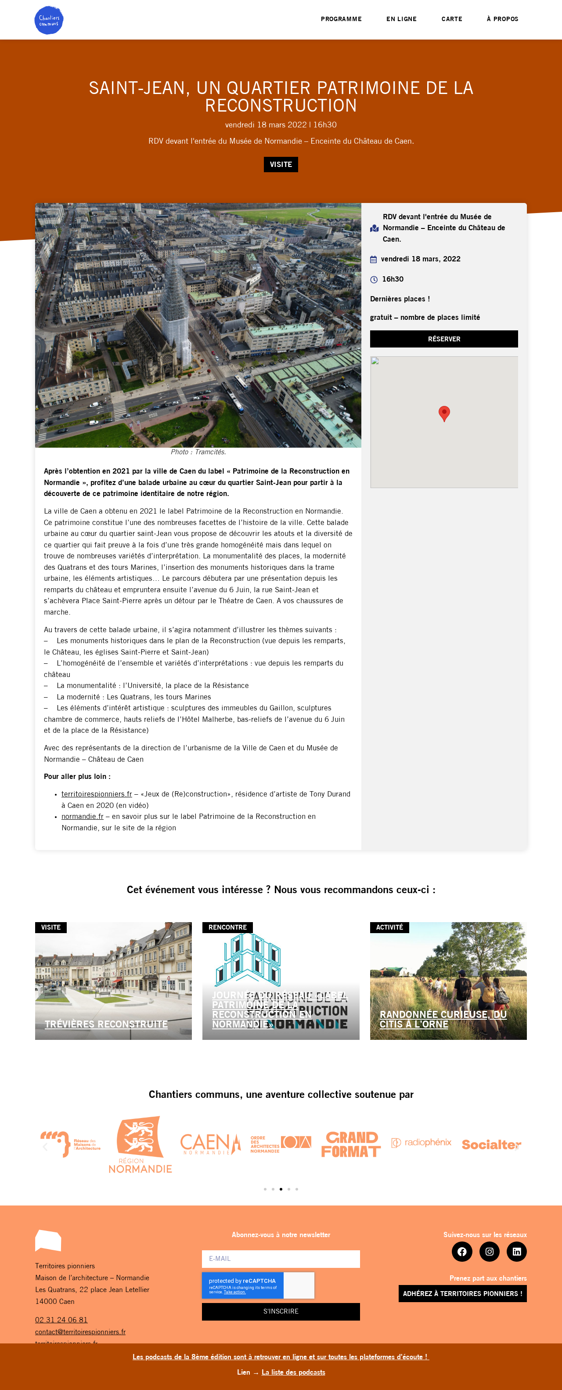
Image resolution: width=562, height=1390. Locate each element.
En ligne (401, 19)
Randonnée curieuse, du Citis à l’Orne (443, 1020)
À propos (503, 19)
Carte (452, 19)
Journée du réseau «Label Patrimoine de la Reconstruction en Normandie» (280, 1010)
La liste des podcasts (293, 1372)
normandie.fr (82, 817)
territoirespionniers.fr (96, 794)
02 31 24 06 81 (61, 1320)
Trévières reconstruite (106, 1025)
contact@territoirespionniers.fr (80, 1332)
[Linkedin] (517, 1252)
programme (341, 19)
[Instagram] (489, 1252)
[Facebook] (462, 1252)
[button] (45, 1146)
